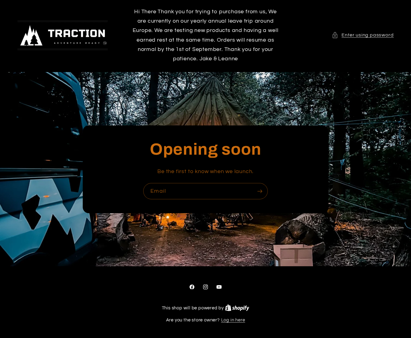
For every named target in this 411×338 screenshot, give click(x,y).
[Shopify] (237, 308)
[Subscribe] (259, 191)
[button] (363, 35)
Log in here (233, 320)
